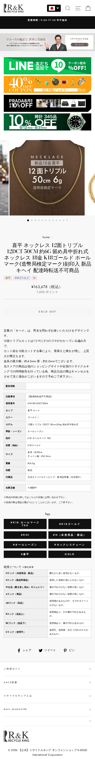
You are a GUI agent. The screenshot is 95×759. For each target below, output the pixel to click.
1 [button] (28, 220)
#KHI (25, 535)
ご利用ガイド (12, 668)
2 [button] (32, 221)
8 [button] (53, 221)
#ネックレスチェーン (69, 544)
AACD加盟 (10, 682)
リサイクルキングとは (18, 695)
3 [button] (36, 221)
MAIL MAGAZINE (15, 709)
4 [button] (39, 221)
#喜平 (25, 554)
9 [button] (57, 221)
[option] (48, 177)
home (46, 237)
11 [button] (64, 221)
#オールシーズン (25, 544)
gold (70, 554)
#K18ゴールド (69, 524)
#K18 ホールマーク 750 (25, 524)
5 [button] (43, 221)
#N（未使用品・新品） (69, 535)
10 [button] (60, 221)
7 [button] (50, 221)
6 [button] (46, 221)
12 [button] (67, 221)
